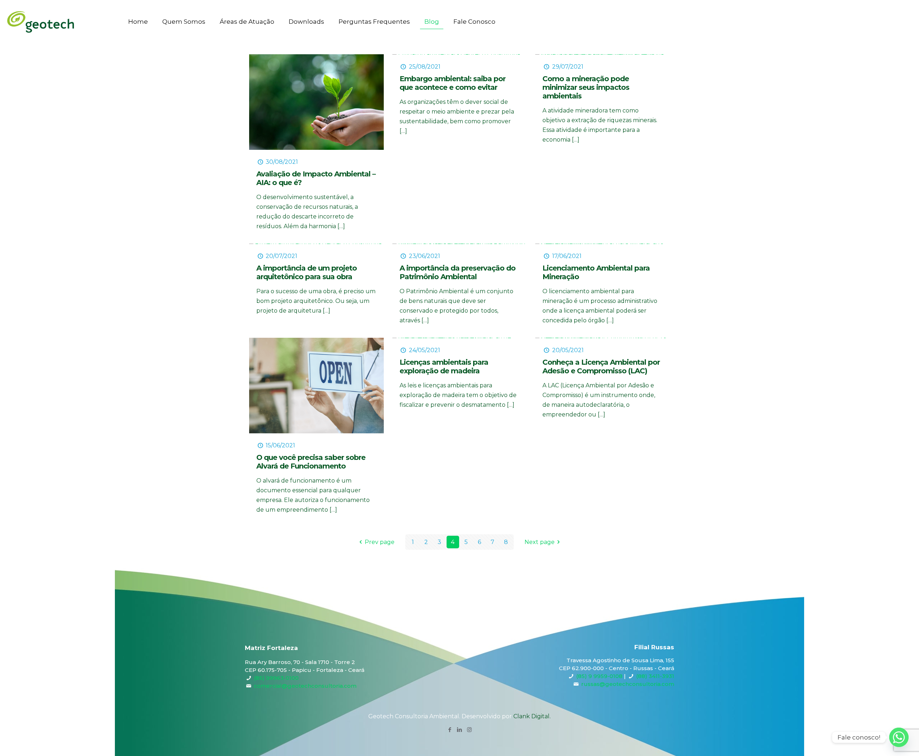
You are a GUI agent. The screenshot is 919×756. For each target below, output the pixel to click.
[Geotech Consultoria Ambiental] (40, 21)
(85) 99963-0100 (276, 677)
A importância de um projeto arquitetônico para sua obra (306, 272)
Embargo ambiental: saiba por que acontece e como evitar (452, 83)
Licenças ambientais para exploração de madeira (444, 366)
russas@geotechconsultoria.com (627, 684)
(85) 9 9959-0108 (599, 676)
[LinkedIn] (459, 729)
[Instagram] (469, 729)
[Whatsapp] (899, 737)
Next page (539, 542)
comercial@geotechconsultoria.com (305, 685)
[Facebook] (450, 729)
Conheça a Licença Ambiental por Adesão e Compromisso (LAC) (601, 366)
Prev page (379, 542)
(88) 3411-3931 (655, 676)
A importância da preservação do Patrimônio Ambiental (458, 272)
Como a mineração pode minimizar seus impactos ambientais (585, 87)
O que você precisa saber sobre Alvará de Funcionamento (310, 461)
